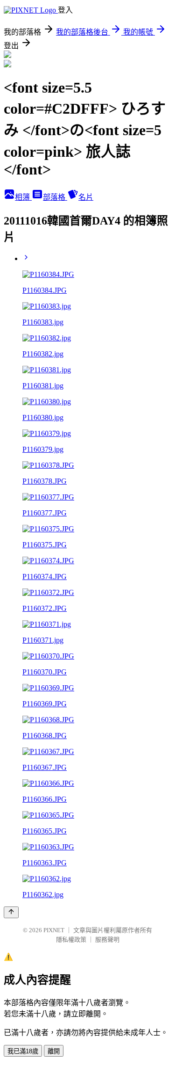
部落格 (55, 197)
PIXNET (53, 930)
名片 (85, 197)
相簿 (23, 197)
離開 (54, 1051)
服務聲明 (107, 939)
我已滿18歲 (22, 1051)
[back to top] (11, 912)
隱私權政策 (71, 939)
